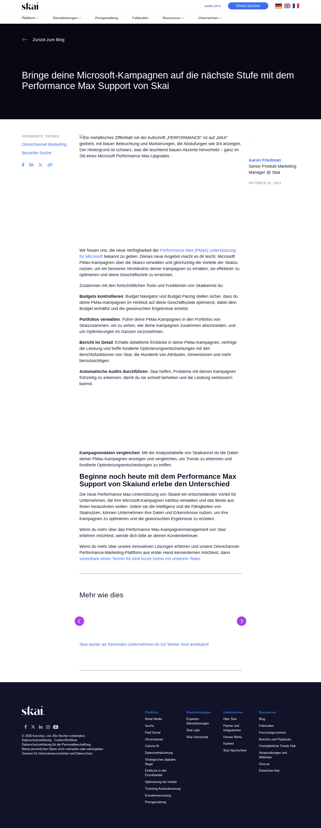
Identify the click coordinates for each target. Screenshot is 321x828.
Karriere (228, 743)
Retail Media (153, 719)
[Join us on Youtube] (55, 726)
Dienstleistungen (65, 18)
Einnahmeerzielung (158, 795)
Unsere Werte (232, 737)
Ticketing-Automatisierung (162, 788)
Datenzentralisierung (159, 752)
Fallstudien (266, 725)
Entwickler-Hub (269, 770)
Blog (262, 719)
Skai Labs (193, 730)
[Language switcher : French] (297, 6)
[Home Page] (30, 6)
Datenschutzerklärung (36, 740)
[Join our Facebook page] (25, 726)
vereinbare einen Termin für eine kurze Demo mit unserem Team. (140, 558)
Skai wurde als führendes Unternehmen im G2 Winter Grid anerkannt (144, 644)
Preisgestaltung (155, 802)
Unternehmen (208, 18)
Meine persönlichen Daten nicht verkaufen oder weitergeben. (63, 749)
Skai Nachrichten (235, 750)
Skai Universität (197, 737)
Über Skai (230, 719)
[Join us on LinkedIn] (40, 726)
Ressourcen (171, 18)
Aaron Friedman (265, 160)
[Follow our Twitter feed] (33, 727)
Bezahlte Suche (36, 153)
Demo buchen (248, 6)
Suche (149, 725)
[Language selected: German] (288, 6)
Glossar (264, 764)
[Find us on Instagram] (48, 726)
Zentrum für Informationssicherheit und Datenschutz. (58, 753)
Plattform (28, 18)
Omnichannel (154, 739)
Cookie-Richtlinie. (66, 740)
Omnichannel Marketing (44, 144)
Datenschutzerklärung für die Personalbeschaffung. (56, 744)
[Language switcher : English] (288, 6)
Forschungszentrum (272, 732)
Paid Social (152, 732)
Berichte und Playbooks (275, 739)
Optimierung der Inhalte (161, 782)
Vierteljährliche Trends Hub (277, 746)
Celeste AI (152, 746)
